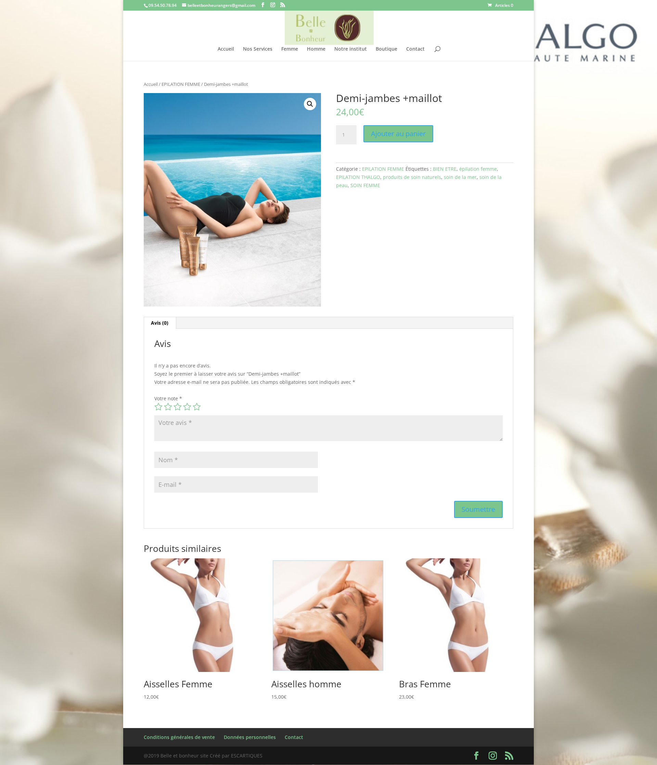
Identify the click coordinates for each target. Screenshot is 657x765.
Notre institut (350, 49)
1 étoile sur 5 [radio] (158, 407)
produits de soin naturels (412, 177)
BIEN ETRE (444, 169)
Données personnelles (250, 737)
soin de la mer (460, 177)
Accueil (226, 49)
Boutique (386, 49)
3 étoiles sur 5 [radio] (177, 407)
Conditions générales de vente (179, 737)
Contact (415, 49)
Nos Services (257, 49)
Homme (316, 49)
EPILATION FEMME (181, 84)
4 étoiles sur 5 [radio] (187, 407)
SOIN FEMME (365, 185)
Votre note (168, 398)
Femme (289, 49)
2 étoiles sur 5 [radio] (168, 407)
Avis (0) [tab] (159, 323)
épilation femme (478, 169)
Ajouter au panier (398, 133)
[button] (310, 104)
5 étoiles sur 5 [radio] (197, 407)
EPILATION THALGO (358, 177)
